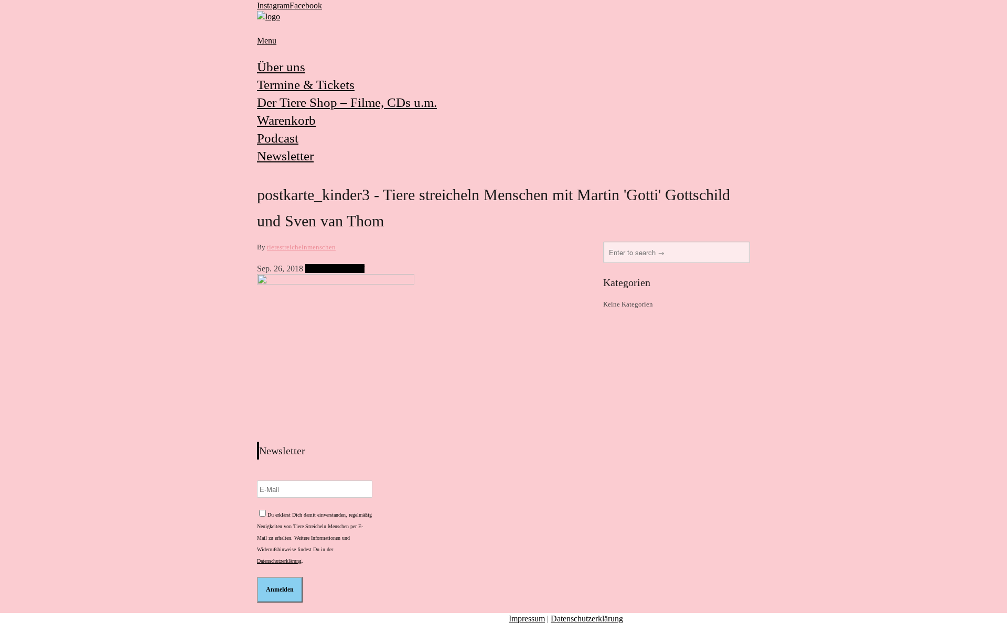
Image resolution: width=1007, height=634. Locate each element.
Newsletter (285, 156)
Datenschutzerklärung (279, 561)
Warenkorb (286, 120)
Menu (266, 40)
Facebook (306, 5)
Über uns (281, 67)
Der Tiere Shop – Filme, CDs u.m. (347, 102)
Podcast (277, 138)
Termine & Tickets (306, 85)
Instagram (273, 5)
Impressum (527, 618)
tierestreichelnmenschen (301, 247)
